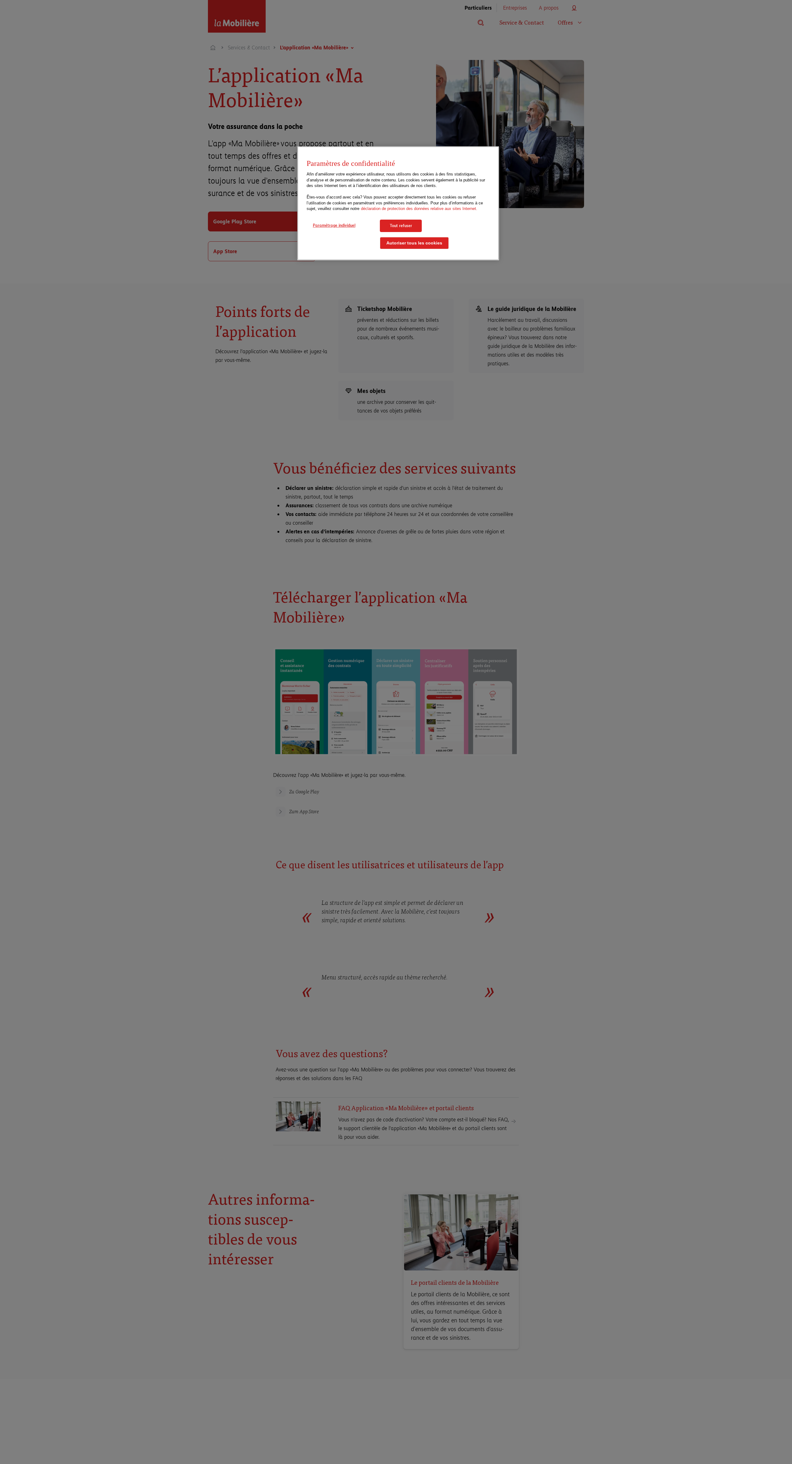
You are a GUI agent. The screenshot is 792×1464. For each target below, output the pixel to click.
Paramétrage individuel (334, 225)
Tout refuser (401, 225)
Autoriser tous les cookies (414, 243)
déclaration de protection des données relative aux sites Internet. (419, 209)
